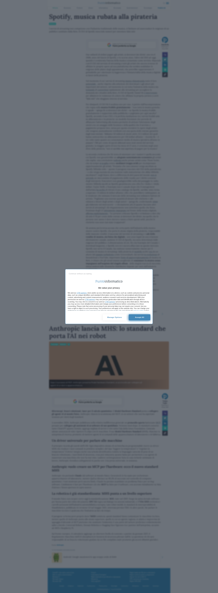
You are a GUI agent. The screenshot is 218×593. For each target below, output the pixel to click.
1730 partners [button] (82, 293)
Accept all (139, 317)
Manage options (114, 317)
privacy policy (139, 311)
